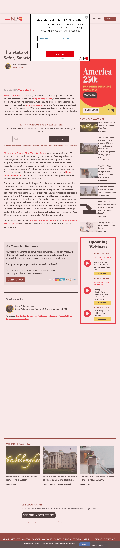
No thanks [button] (60, 58)
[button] (86, 17)
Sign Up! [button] (60, 53)
